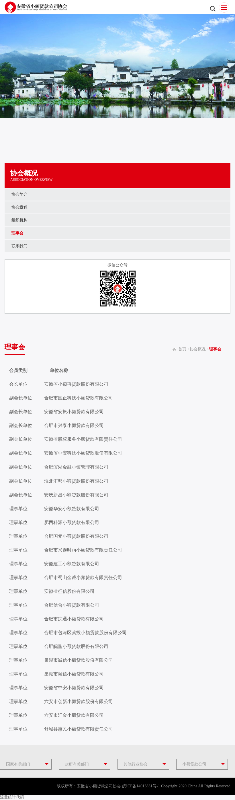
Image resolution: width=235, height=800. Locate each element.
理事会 (17, 233)
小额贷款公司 (194, 764)
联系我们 (19, 246)
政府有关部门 (77, 764)
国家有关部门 (18, 764)
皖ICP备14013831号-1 (141, 786)
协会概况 (198, 349)
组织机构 (19, 220)
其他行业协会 (136, 764)
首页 (182, 349)
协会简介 (19, 194)
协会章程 (19, 207)
